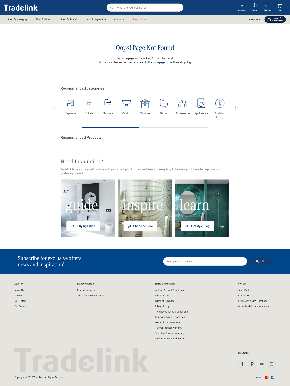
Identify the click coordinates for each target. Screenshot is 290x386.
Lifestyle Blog (200, 226)
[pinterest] (252, 364)
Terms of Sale (162, 295)
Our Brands (20, 306)
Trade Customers (86, 290)
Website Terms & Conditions (169, 290)
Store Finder (244, 290)
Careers (18, 295)
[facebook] (242, 364)
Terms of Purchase (164, 301)
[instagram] (272, 364)
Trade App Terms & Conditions (170, 317)
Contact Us (244, 295)
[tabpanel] (88, 208)
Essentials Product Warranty (170, 333)
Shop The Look (143, 226)
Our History (20, 301)
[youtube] (262, 364)
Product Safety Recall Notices (170, 338)
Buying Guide (86, 226)
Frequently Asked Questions (252, 301)
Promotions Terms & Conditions (171, 311)
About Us (19, 290)
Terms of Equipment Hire (167, 322)
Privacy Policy (162, 306)
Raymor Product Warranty (168, 327)
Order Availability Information (253, 306)
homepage (159, 62)
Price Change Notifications (91, 295)
